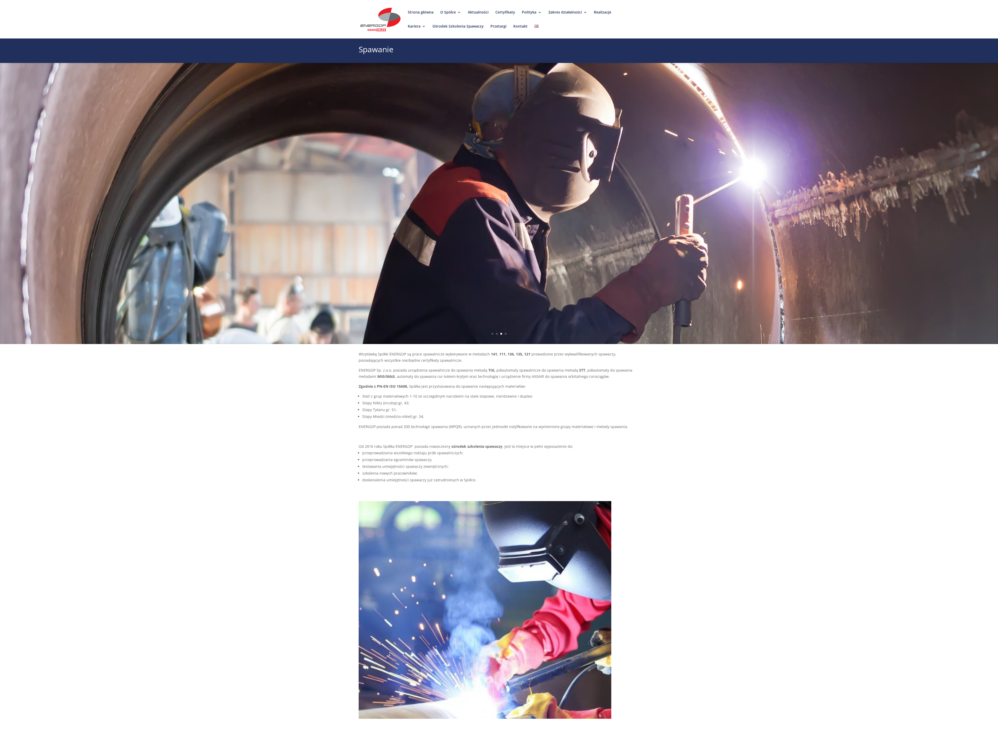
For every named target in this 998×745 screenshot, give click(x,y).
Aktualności (478, 12)
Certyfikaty (505, 12)
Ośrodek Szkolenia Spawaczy (458, 26)
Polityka (529, 12)
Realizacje (602, 12)
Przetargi (498, 26)
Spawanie (376, 50)
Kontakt (520, 26)
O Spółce (448, 12)
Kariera (414, 26)
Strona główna (421, 12)
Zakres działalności (565, 12)
